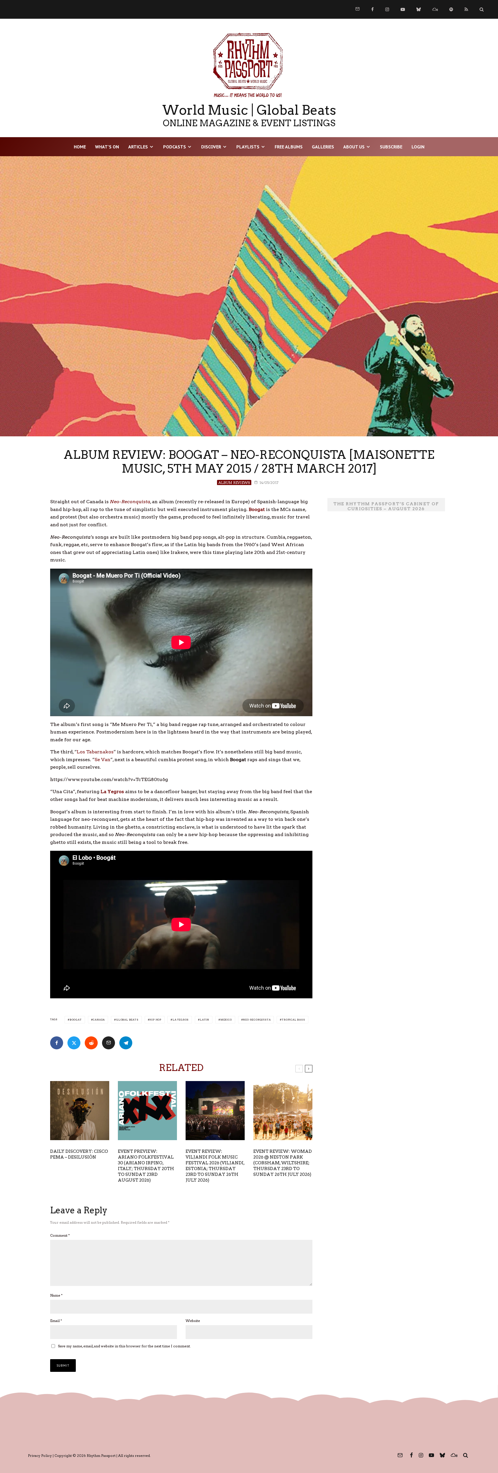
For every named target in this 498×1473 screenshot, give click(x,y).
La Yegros (181, 1019)
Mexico (226, 1019)
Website (193, 1321)
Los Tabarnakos (95, 752)
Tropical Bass (293, 1019)
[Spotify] (451, 9)
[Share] (56, 1042)
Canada (99, 1019)
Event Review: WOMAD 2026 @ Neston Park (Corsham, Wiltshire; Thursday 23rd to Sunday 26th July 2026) (282, 1163)
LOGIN (418, 147)
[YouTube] (403, 9)
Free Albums (289, 147)
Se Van (102, 759)
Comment (60, 1235)
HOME (80, 147)
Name (56, 1295)
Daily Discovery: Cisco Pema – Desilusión (79, 1154)
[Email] (108, 1042)
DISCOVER (211, 147)
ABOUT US (354, 147)
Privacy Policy (40, 1455)
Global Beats (127, 1019)
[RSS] (466, 9)
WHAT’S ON (107, 147)
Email (56, 1321)
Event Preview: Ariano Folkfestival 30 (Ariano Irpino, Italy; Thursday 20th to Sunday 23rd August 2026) (146, 1166)
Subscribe (391, 147)
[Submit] (91, 1042)
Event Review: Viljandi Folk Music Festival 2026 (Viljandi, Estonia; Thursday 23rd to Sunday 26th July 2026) (215, 1166)
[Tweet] (73, 1042)
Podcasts (174, 147)
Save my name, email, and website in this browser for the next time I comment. (124, 1346)
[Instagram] (387, 9)
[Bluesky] (419, 9)
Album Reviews (234, 482)
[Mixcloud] (435, 9)
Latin (204, 1019)
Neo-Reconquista (257, 1019)
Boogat (76, 1019)
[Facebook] (372, 9)
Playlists (247, 147)
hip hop (155, 1019)
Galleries (323, 147)
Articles (138, 147)
